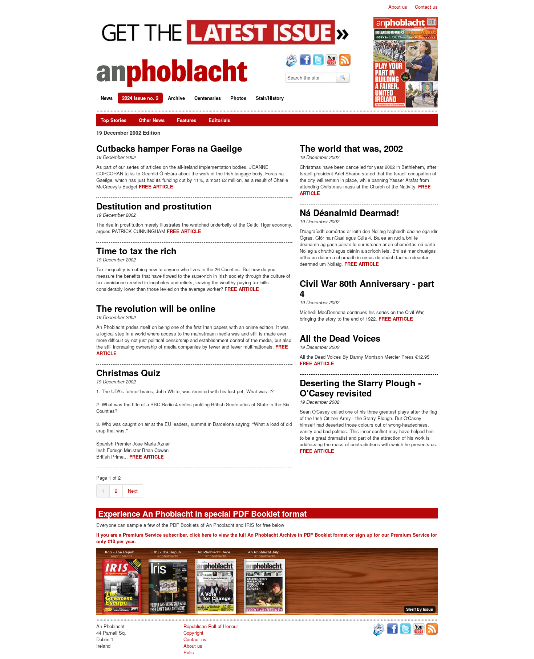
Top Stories (113, 120)
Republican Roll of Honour (210, 626)
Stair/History (270, 97)
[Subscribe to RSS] (344, 60)
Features (186, 120)
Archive (176, 97)
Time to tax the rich (136, 250)
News (107, 97)
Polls (188, 652)
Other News (152, 120)
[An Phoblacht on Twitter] (317, 60)
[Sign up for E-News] (291, 61)
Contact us (426, 7)
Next (133, 490)
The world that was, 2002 (351, 148)
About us (397, 7)
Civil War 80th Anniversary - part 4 (367, 288)
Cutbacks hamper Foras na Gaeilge (169, 148)
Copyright (193, 632)
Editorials (219, 120)
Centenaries (207, 97)
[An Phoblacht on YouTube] (330, 60)
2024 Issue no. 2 (140, 97)
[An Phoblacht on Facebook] (304, 60)
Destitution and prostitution (154, 206)
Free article (156, 186)
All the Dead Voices (340, 338)
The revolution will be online (155, 308)
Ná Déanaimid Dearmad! (349, 212)
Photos (238, 97)
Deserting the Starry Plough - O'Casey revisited (360, 388)
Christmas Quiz (128, 372)
